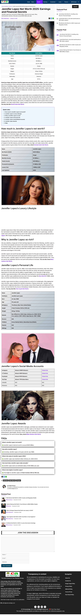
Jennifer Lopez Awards (11, 121)
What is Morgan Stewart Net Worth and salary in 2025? (19, 510)
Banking (45, 2)
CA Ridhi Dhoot (6, 18)
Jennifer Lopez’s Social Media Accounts (15, 119)
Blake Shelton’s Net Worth (33, 434)
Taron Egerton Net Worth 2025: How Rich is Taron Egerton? (20, 516)
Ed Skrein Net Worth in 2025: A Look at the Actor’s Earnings (20, 523)
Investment (52, 2)
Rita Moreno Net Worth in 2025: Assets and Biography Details (21, 497)
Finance (66, 2)
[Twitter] (35, 607)
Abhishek (9, 506)
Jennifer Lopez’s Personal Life (12, 117)
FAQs (6, 123)
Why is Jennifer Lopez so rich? (13, 115)
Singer (18, 480)
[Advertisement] (27, 219)
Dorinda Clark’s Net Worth (41, 145)
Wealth (38, 2)
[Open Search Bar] (78, 2)
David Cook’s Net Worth (17, 104)
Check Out (45, 370)
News (32, 2)
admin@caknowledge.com (8, 603)
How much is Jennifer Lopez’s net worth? (15, 112)
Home (28, 2)
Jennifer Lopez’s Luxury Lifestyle (13, 113)
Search (75, 6)
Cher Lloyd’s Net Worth (22, 288)
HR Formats (74, 2)
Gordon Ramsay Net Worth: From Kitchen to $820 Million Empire (22, 504)
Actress (10, 6)
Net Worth (6, 6)
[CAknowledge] (5, 2)
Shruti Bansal (10, 499)
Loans (60, 2)
